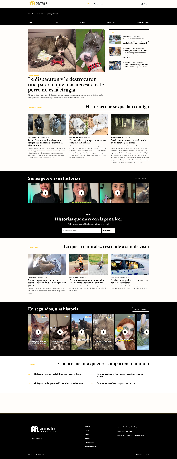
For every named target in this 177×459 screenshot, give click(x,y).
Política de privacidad (142, 455)
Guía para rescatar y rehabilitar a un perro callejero (57, 374)
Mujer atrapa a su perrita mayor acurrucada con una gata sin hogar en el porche (47, 283)
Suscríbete (108, 230)
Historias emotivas (143, 22)
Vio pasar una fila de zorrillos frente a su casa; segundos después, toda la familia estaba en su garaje (136, 41)
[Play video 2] (81, 193)
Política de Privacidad (124, 431)
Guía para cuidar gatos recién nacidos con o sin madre (58, 383)
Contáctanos (98, 4)
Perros (30, 22)
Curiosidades (111, 22)
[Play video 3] (117, 193)
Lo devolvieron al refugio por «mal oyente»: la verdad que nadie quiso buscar (136, 67)
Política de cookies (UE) (125, 435)
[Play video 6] (147, 332)
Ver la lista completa (140, 179)
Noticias (82, 22)
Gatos (56, 22)
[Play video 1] (45, 193)
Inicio (88, 4)
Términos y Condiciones (131, 427)
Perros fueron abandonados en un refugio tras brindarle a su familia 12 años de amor (45, 143)
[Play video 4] (103, 332)
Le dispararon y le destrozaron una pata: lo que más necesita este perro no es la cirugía (66, 85)
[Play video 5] (125, 332)
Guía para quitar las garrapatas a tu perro (116, 383)
